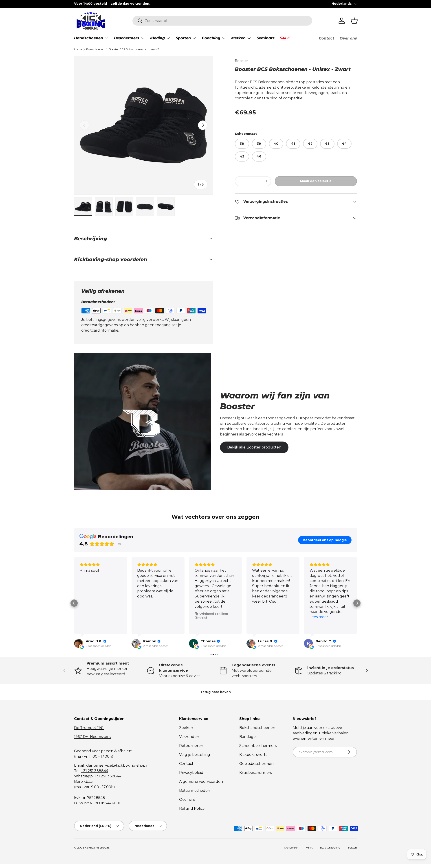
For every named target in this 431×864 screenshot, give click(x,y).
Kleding (157, 38)
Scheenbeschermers (258, 746)
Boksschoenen (95, 49)
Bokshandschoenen (257, 728)
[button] (354, 21)
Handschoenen (88, 38)
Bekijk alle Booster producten (254, 447)
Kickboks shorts (253, 754)
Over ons (348, 38)
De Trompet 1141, (89, 728)
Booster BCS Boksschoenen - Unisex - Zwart (136, 49)
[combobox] (222, 21)
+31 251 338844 (94, 771)
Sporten (183, 38)
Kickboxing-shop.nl (97, 847)
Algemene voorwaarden (201, 781)
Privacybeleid (191, 772)
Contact (326, 38)
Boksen (352, 847)
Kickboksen (291, 847)
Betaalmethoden (194, 790)
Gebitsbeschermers (256, 763)
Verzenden (189, 737)
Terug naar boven (215, 692)
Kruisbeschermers (255, 772)
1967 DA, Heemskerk (92, 737)
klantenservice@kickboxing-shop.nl (118, 765)
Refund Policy (192, 808)
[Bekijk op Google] (78, 643)
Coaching (211, 38)
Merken (238, 38)
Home (78, 49)
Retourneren (191, 746)
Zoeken (186, 728)
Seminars (266, 38)
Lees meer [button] (319, 617)
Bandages (248, 737)
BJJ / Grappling (330, 847)
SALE (285, 38)
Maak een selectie (316, 181)
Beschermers (126, 38)
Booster (241, 61)
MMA (309, 847)
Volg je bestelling (194, 754)
